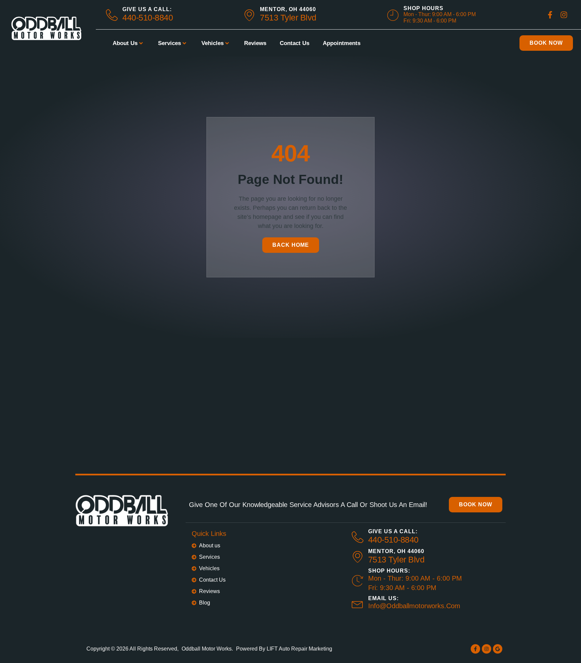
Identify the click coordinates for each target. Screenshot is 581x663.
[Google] (497, 649)
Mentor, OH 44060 (288, 9)
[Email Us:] (357, 603)
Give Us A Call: (147, 9)
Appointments (341, 43)
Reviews (255, 43)
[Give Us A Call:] (357, 537)
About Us (125, 43)
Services (169, 43)
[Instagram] (486, 649)
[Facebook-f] (475, 649)
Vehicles (212, 43)
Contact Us (294, 43)
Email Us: (383, 598)
